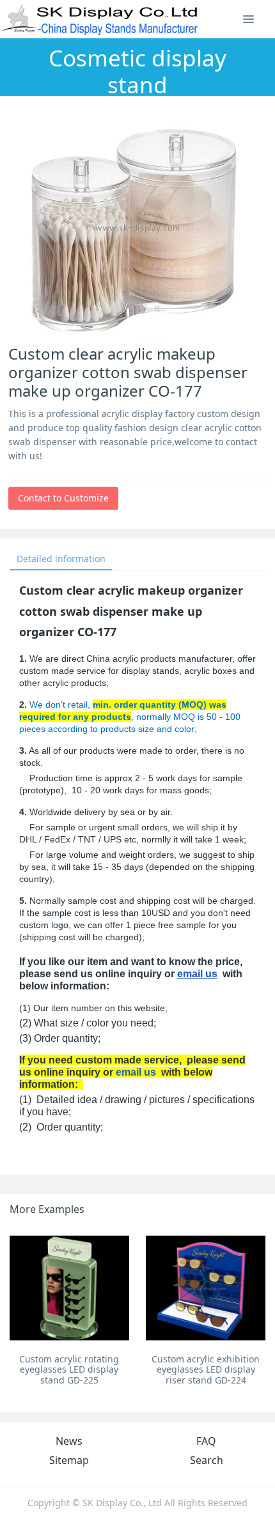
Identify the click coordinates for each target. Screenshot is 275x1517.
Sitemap (69, 1460)
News (69, 1441)
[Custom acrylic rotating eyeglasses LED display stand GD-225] (69, 1288)
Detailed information (61, 559)
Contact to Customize (63, 498)
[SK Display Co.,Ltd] (100, 19)
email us (197, 973)
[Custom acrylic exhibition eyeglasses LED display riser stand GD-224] (205, 1288)
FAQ (206, 1441)
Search (206, 1460)
